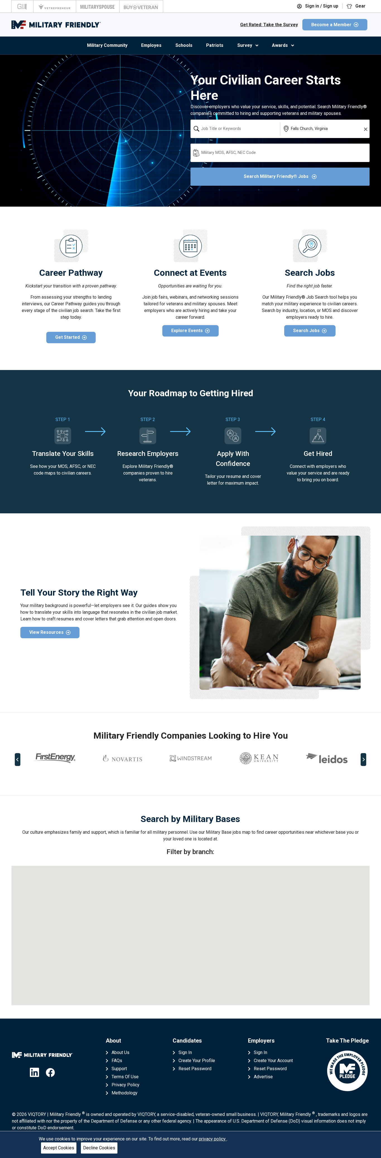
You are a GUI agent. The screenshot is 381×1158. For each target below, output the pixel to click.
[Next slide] (363, 759)
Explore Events (187, 330)
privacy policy (213, 1139)
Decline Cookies (99, 1147)
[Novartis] (76, 758)
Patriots (214, 45)
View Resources (46, 632)
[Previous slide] (17, 759)
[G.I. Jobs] (22, 6)
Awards (280, 45)
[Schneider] (348, 758)
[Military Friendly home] (56, 25)
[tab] (187, 778)
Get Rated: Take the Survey (269, 24)
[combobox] (235, 128)
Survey (244, 45)
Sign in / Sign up (321, 6)
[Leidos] (280, 758)
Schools (183, 45)
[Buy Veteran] (141, 6)
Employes (151, 45)
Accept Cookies (58, 1147)
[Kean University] (212, 758)
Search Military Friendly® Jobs (277, 176)
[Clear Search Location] (364, 129)
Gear (359, 6)
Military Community (107, 45)
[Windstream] (144, 758)
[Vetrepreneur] (54, 6)
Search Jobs (306, 330)
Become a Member (331, 24)
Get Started (67, 337)
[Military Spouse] (97, 6)
